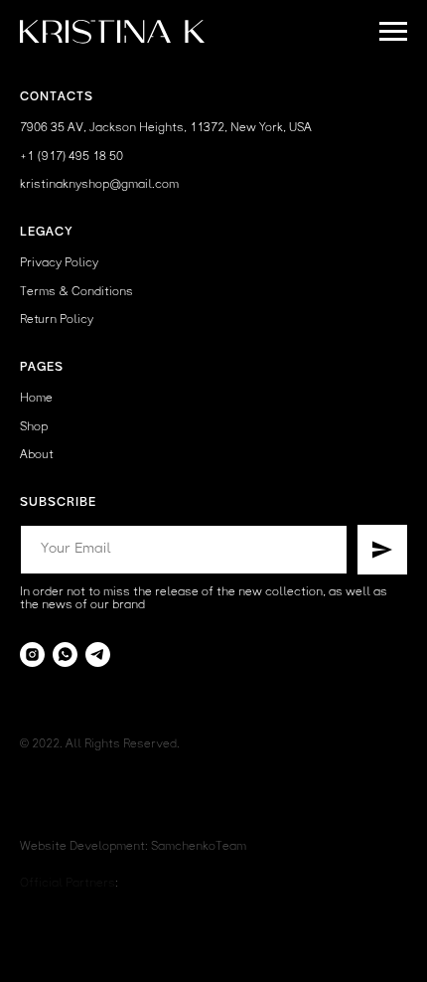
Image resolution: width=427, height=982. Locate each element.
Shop (34, 427)
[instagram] (32, 654)
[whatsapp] (65, 654)
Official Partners (67, 884)
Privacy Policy (59, 263)
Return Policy (56, 320)
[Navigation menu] (393, 32)
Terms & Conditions (76, 292)
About (37, 455)
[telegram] (97, 654)
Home (36, 399)
